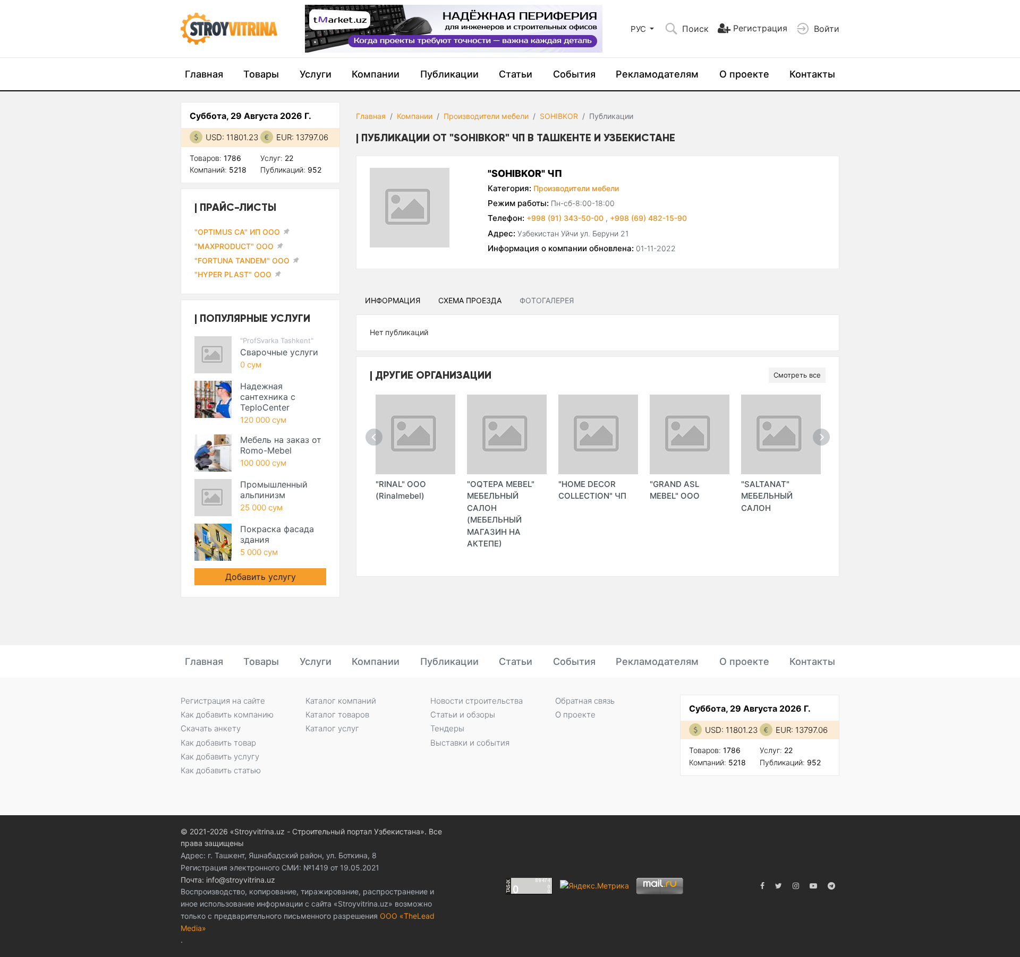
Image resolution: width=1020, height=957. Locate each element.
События (574, 74)
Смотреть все (797, 375)
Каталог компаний (340, 701)
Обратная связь (585, 701)
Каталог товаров (337, 715)
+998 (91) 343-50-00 (566, 218)
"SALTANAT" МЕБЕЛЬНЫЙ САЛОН (767, 496)
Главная (204, 74)
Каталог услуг (332, 728)
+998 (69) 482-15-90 (648, 218)
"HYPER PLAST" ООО (232, 274)
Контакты (812, 74)
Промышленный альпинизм (274, 489)
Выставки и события (469, 743)
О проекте (744, 74)
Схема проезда (470, 300)
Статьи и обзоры (462, 715)
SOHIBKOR (559, 116)
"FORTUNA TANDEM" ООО (242, 260)
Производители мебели (486, 116)
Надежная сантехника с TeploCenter (267, 397)
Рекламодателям (657, 74)
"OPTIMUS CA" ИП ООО (237, 231)
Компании (376, 74)
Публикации (449, 74)
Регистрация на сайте (223, 701)
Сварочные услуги (279, 352)
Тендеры (447, 728)
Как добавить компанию (227, 715)
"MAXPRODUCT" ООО (234, 246)
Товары (261, 74)
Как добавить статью (221, 770)
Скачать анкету (211, 728)
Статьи (515, 74)
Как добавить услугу (220, 756)
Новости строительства (476, 701)
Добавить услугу (260, 576)
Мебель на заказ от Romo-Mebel (280, 445)
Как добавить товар (218, 743)
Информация (392, 300)
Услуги (316, 74)
